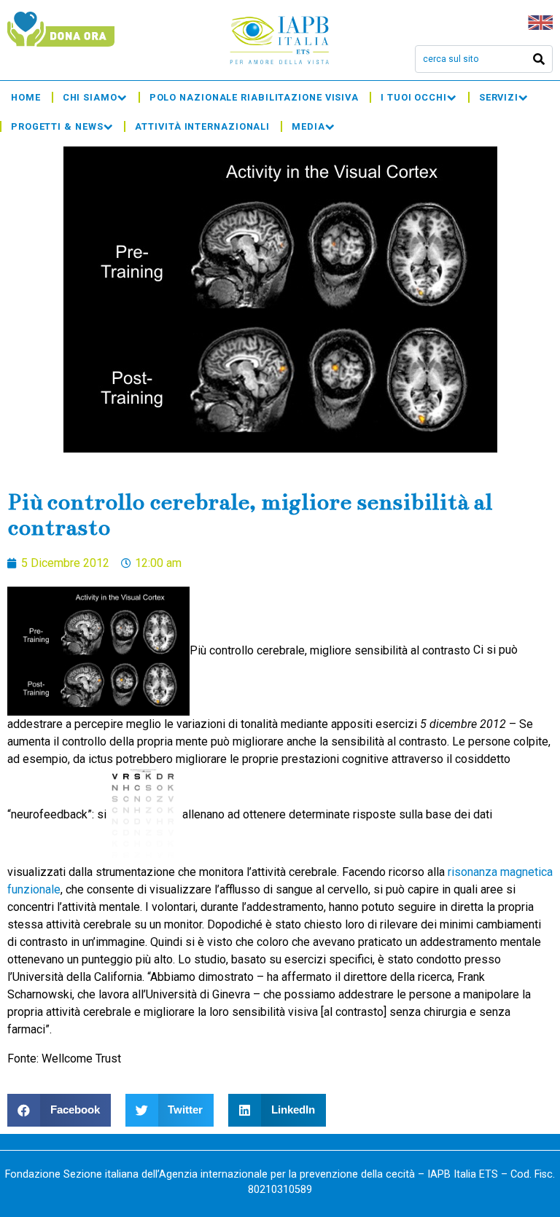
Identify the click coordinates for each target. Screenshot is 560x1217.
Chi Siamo (90, 97)
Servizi (498, 97)
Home (26, 97)
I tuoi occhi (414, 97)
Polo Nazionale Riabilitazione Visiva (254, 97)
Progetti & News (57, 126)
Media (308, 126)
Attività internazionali (202, 126)
